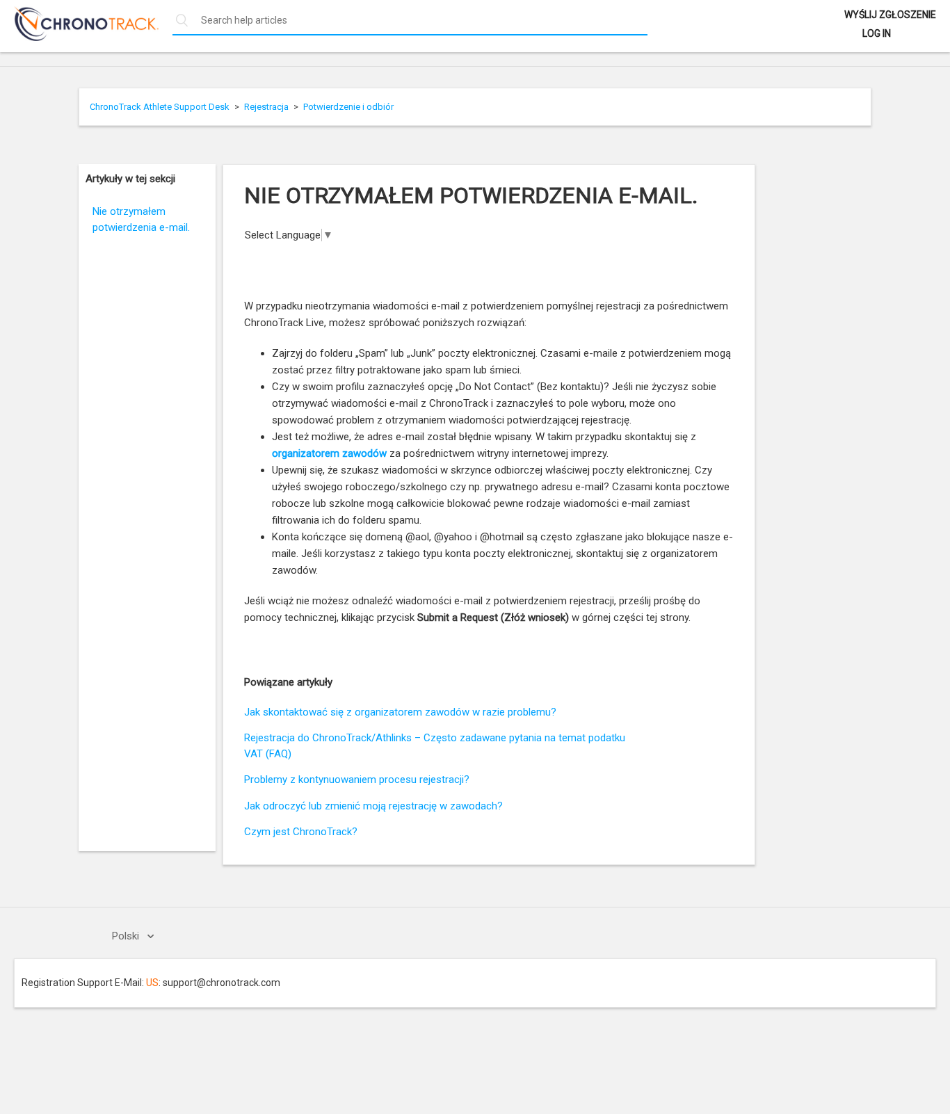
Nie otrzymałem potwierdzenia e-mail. (141, 219)
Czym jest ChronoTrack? (300, 831)
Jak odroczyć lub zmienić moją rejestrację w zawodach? (373, 806)
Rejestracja (266, 107)
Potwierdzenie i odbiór (348, 107)
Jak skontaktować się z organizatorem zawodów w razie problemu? (400, 712)
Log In (876, 33)
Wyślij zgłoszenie (890, 14)
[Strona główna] (79, 37)
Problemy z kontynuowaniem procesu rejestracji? (356, 779)
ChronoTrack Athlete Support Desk (160, 107)
